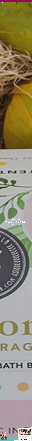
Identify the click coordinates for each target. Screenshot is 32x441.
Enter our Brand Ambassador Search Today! (16, 0)
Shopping (18, 219)
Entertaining (14, 219)
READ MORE (16, 440)
